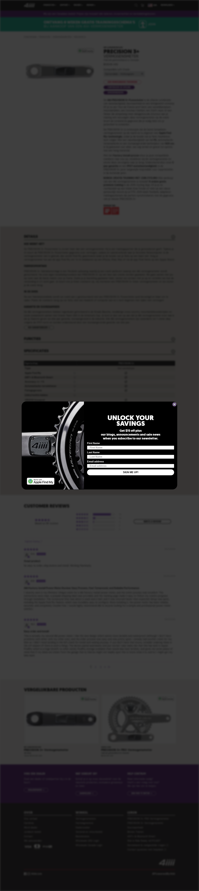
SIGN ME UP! (130, 472)
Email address (95, 461)
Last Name (93, 452)
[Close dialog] (174, 404)
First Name (93, 443)
